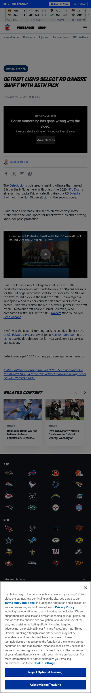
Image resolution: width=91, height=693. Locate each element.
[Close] (86, 588)
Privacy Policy (64, 607)
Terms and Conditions (20, 602)
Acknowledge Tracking (45, 684)
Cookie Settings (44, 663)
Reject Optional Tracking (45, 672)
